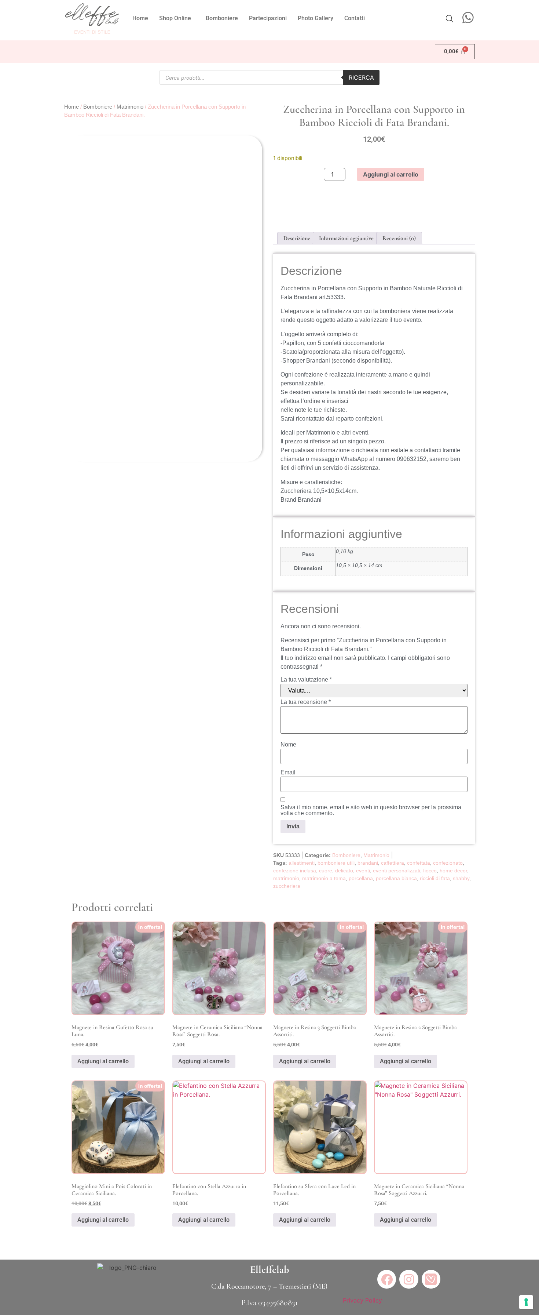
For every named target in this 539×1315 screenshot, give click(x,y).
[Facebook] (386, 1279)
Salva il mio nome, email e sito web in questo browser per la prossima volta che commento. (370, 810)
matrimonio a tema (324, 878)
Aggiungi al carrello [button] (103, 1061)
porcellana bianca (396, 878)
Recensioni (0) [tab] (399, 238)
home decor (453, 870)
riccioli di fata (435, 878)
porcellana (361, 878)
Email (288, 772)
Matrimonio (130, 107)
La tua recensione (305, 702)
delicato (344, 870)
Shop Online (175, 18)
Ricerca (361, 77)
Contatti (354, 18)
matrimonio (286, 878)
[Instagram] (408, 1279)
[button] (177, 18)
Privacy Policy (362, 1300)
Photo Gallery (315, 18)
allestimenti (302, 863)
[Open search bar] (449, 18)
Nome (288, 745)
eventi (363, 870)
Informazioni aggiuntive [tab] (346, 238)
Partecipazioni (268, 18)
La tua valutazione (306, 680)
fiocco (430, 870)
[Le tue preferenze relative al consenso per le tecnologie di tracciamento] (526, 1302)
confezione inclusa (294, 870)
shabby (461, 878)
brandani (368, 863)
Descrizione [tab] (296, 238)
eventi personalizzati (396, 870)
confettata (418, 863)
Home (140, 18)
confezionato (448, 863)
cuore (325, 870)
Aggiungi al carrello (390, 174)
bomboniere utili (336, 863)
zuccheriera (286, 886)
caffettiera (392, 863)
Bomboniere (222, 18)
